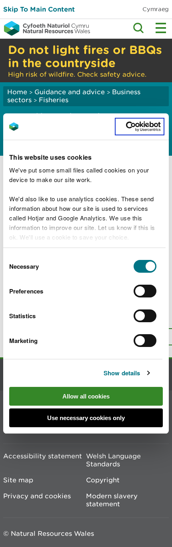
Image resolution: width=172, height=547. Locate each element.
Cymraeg (155, 9)
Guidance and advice (69, 92)
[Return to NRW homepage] (45, 28)
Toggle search (138, 28)
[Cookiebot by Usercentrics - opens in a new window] (139, 126)
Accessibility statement (42, 456)
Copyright (103, 480)
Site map (18, 480)
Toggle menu (161, 28)
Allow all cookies (86, 396)
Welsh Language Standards (113, 460)
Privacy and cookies (37, 496)
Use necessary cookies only (86, 417)
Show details (122, 373)
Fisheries (53, 100)
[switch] (145, 291)
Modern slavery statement (112, 500)
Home (17, 92)
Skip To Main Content (39, 9)
